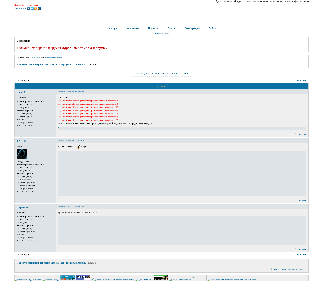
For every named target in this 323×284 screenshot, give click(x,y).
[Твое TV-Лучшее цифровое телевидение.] (114, 280)
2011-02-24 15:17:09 (75, 207)
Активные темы (161, 33)
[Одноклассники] (36, 8)
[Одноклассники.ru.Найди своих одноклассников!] (231, 280)
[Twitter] (32, 8)
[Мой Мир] (39, 8)
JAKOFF (22, 141)
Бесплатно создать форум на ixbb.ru (287, 269)
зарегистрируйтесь (54, 58)
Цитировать (300, 134)
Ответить (301, 80)
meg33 (21, 92)
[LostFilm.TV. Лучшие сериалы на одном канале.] (67, 280)
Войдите (36, 58)
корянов (22, 207)
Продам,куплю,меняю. (73, 64)
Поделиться (62, 92)
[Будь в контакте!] (144, 280)
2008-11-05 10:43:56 (75, 92)
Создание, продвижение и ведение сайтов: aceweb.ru (161, 73)
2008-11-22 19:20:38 (75, 140)
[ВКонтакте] (29, 8)
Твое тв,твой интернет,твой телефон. (39, 64)
